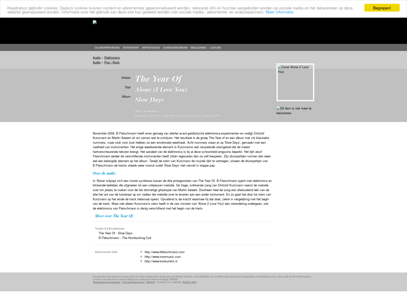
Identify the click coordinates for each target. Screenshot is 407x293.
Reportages (151, 47)
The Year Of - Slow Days (116, 233)
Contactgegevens (133, 282)
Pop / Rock (112, 62)
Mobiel (151, 282)
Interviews (131, 47)
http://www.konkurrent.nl (161, 261)
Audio (97, 57)
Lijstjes (215, 47)
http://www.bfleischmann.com (165, 252)
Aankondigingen (175, 47)
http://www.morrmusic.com (163, 256)
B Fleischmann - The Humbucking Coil (125, 237)
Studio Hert (190, 282)
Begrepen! (382, 8)
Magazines (198, 47)
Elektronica (112, 57)
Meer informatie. (280, 12)
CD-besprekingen (107, 47)
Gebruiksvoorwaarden (106, 282)
